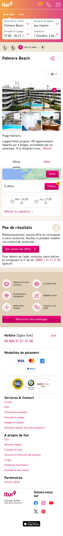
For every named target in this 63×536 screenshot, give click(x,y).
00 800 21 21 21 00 (18, 341)
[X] (36, 512)
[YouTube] (51, 504)
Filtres (51, 186)
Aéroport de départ (44, 21)
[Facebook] (36, 504)
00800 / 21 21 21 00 (47, 260)
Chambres (39, 31)
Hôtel (21, 14)
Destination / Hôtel (14, 21)
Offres (16, 162)
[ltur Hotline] (48, 4)
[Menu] (49, 380)
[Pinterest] (43, 512)
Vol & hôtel (8, 14)
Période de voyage (13, 31)
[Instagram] (43, 504)
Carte (52, 174)
